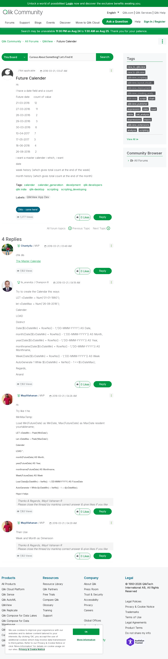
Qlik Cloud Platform (13, 589)
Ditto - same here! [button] (28, 209)
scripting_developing (73, 189)
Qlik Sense (8, 594)
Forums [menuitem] (9, 22)
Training (47, 610)
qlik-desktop (36, 189)
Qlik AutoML (9, 599)
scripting (144, 130)
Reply (102, 217)
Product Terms (134, 627)
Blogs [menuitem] (38, 22)
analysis (132, 130)
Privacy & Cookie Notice (139, 606)
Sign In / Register (155, 21)
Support (47, 615)
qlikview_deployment (139, 88)
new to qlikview (136, 72)
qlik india (21, 189)
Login (69, 3)
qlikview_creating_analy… (141, 93)
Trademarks (132, 612)
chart (151, 98)
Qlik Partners (50, 589)
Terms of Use (133, 617)
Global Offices (92, 620)
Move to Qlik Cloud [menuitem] (87, 22)
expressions (134, 119)
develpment (73, 185)
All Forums (32, 41)
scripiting (52, 189)
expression (134, 109)
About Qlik (90, 584)
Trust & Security (93, 594)
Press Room (91, 589)
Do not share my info (138, 633)
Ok (86, 631)
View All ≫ (132, 139)
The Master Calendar (28, 261)
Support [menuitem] (24, 22)
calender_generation (50, 185)
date (145, 109)
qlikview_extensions (138, 124)
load (153, 109)
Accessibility (91, 599)
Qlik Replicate (10, 610)
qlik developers (93, 185)
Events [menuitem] (50, 22)
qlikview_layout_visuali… (140, 82)
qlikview (132, 98)
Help (138, 21)
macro (147, 119)
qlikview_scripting (137, 77)
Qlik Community (11, 41)
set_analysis (142, 114)
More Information (86, 639)
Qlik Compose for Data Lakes (19, 615)
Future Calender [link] (67, 41)
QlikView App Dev (38, 197)
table (130, 114)
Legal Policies (133, 601)
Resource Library (53, 584)
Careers (88, 610)
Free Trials (49, 594)
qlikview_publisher (137, 103)
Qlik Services (144, 12)
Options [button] (162, 41)
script (143, 98)
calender (29, 185)
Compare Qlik (51, 599)
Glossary (48, 605)
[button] (111, 70)
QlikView (47, 41)
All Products (9, 584)
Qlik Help (160, 12)
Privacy (88, 605)
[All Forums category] (128, 160)
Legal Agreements (136, 622)
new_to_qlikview (136, 67)
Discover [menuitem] (65, 22)
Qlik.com (128, 12)
